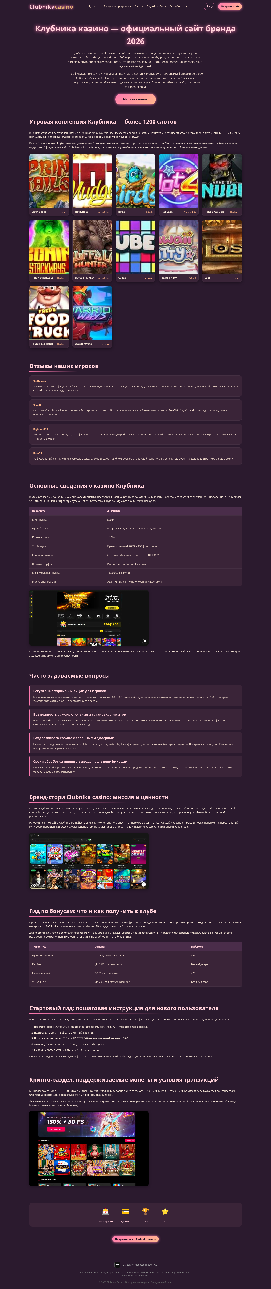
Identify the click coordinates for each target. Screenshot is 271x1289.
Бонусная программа (117, 6)
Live (185, 6)
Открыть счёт (230, 6)
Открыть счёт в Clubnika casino (135, 1239)
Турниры (94, 6)
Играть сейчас (135, 99)
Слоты (139, 6)
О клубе (175, 6)
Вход (210, 6)
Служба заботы (156, 6)
